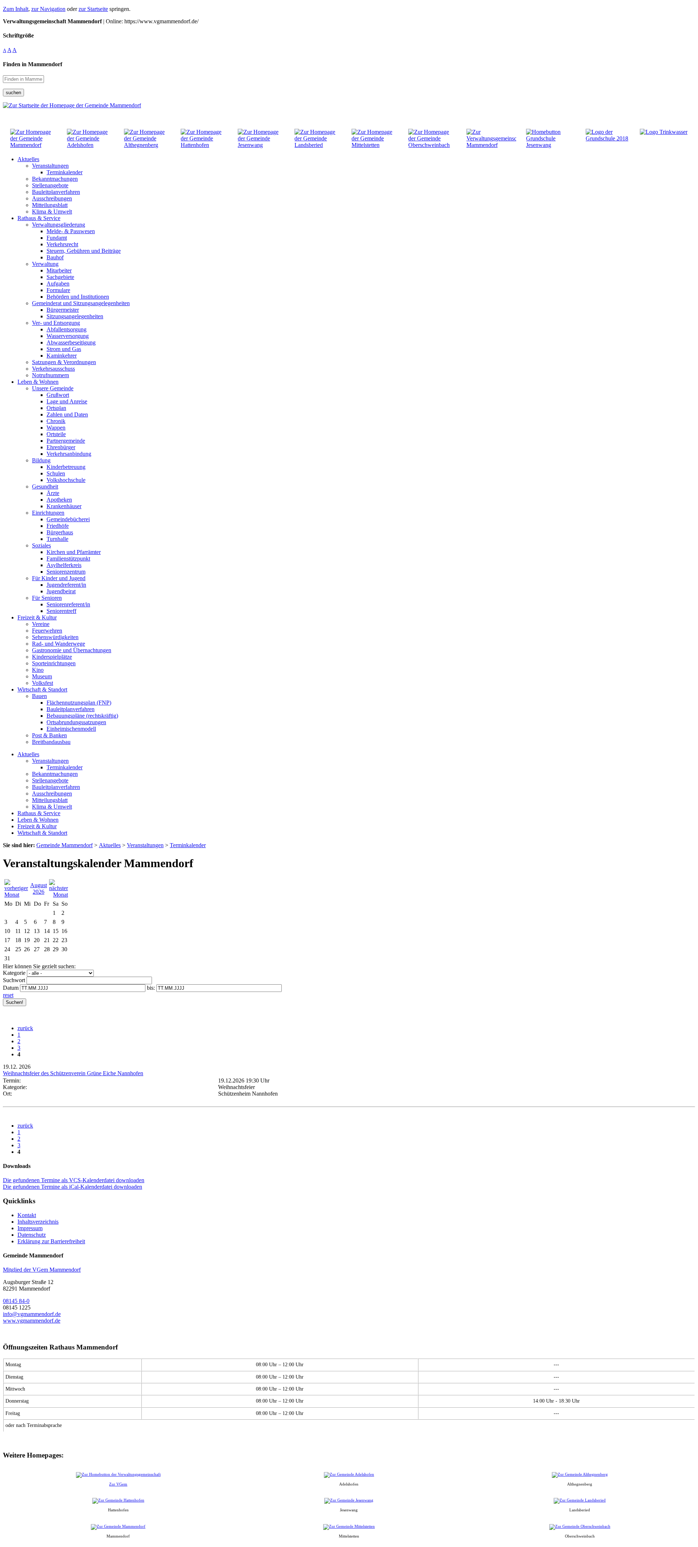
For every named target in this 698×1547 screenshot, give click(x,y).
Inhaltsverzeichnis (38, 1222)
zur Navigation (48, 9)
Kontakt (26, 1215)
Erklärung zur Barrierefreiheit (51, 1241)
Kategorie (14, 973)
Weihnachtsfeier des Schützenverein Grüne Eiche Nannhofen (73, 1073)
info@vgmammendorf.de (32, 1314)
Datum (11, 988)
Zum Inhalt (15, 9)
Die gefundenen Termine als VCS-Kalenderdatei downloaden (73, 1180)
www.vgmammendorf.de (31, 1320)
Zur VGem (118, 1484)
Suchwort (14, 980)
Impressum (30, 1228)
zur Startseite (93, 9)
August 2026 (38, 888)
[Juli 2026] (16, 895)
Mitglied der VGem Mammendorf (42, 1270)
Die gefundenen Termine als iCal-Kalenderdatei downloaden (72, 1187)
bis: (151, 988)
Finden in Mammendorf (32, 64)
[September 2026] (58, 895)
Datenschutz (31, 1235)
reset (8, 995)
